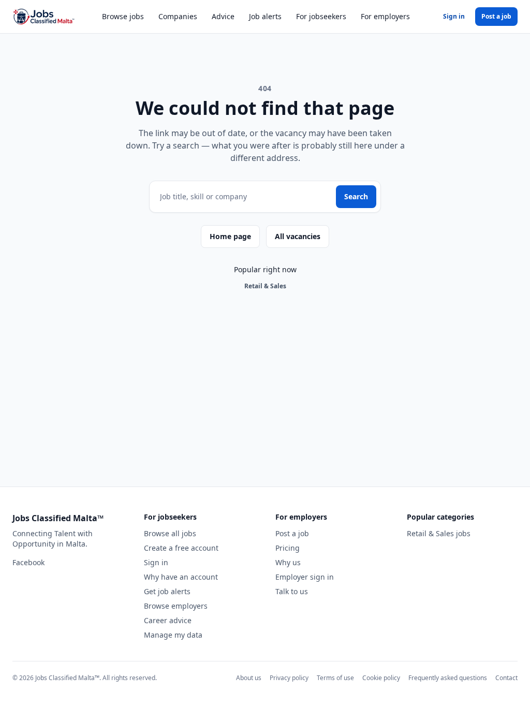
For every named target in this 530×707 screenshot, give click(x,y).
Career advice (168, 620)
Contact (506, 677)
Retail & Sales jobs (438, 533)
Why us (288, 562)
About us (248, 677)
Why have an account (181, 577)
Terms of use (335, 677)
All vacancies (297, 236)
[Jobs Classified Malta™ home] (43, 16)
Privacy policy (289, 677)
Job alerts (265, 16)
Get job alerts (167, 591)
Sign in (454, 16)
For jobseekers (321, 16)
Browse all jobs (170, 533)
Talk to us (291, 591)
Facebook (28, 562)
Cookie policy (381, 677)
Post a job (496, 16)
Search (356, 196)
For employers (385, 16)
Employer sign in (304, 577)
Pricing (287, 548)
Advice (223, 16)
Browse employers (176, 606)
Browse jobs (123, 16)
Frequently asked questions (447, 677)
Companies (177, 16)
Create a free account (181, 548)
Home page (230, 236)
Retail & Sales (265, 286)
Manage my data (173, 635)
